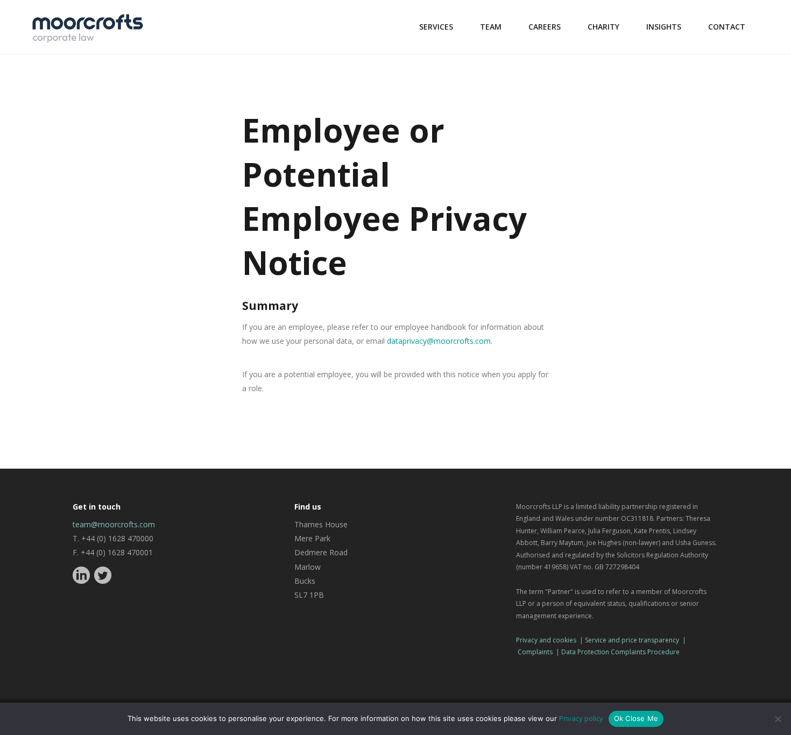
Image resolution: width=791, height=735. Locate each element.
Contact (726, 27)
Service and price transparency (632, 640)
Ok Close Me (636, 718)
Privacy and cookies (546, 640)
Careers (544, 27)
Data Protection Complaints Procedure (620, 651)
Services (436, 27)
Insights (663, 27)
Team (491, 27)
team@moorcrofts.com (114, 524)
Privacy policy (581, 718)
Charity (603, 27)
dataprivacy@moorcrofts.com (439, 341)
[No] (777, 718)
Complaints (535, 651)
